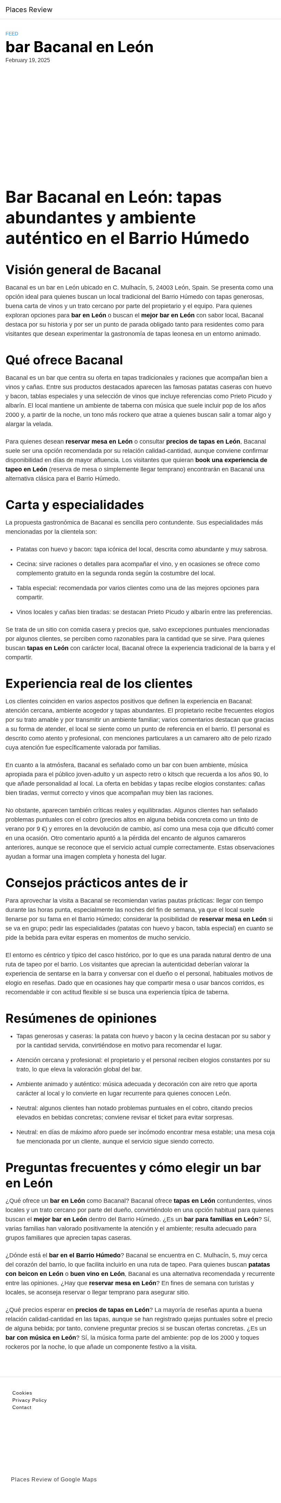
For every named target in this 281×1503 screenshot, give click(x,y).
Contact (22, 1407)
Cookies (22, 1393)
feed (11, 33)
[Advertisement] (140, 121)
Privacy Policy (29, 1400)
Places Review (28, 9)
